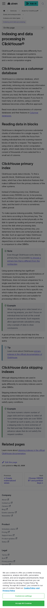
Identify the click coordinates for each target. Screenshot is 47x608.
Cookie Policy (30, 588)
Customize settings (23, 596)
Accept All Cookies (23, 603)
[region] (23, 586)
